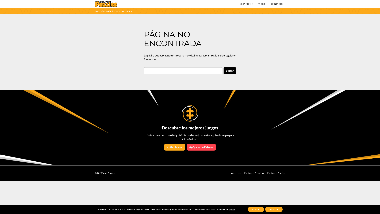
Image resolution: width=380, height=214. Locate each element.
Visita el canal (175, 147)
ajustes (232, 209)
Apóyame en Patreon (201, 147)
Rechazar (274, 209)
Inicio (97, 11)
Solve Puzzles (108, 173)
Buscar (230, 70)
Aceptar (256, 209)
